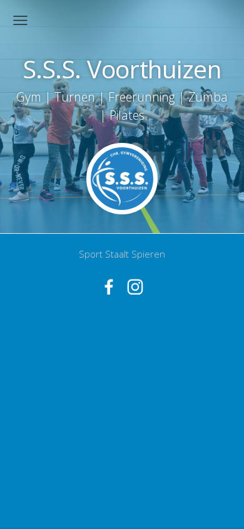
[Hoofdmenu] (20, 20)
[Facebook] (109, 287)
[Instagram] (135, 287)
